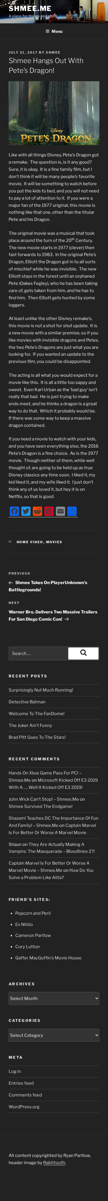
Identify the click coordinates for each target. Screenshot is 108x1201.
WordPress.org (24, 1106)
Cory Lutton (27, 946)
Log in (15, 1071)
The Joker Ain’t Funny (30, 725)
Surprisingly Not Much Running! (41, 690)
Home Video (30, 542)
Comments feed (25, 1095)
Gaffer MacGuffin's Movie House (48, 958)
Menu (57, 31)
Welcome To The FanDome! (37, 713)
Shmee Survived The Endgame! (41, 806)
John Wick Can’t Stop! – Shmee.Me (44, 799)
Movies (54, 542)
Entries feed (21, 1083)
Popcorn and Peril (33, 913)
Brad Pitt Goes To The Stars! (37, 737)
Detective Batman (27, 701)
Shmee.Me (30, 8)
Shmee (53, 52)
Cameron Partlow (33, 935)
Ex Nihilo (24, 924)
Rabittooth (54, 1162)
